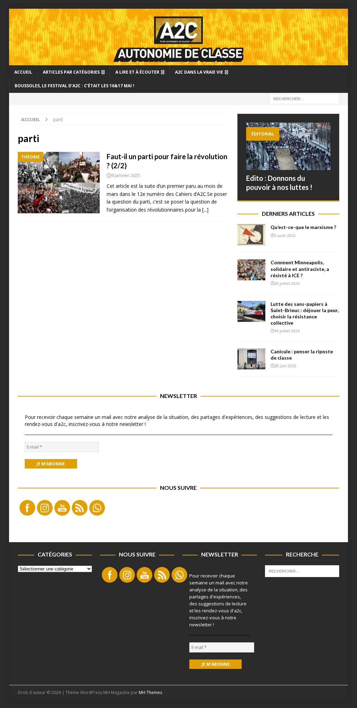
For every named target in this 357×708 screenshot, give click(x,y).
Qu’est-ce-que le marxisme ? (303, 227)
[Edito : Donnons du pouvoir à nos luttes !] (288, 146)
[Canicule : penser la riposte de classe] (251, 358)
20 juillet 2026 (286, 283)
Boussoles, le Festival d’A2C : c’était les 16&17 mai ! (74, 86)
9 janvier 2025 (125, 175)
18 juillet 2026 (286, 330)
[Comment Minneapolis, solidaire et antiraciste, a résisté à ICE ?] (251, 269)
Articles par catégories (71, 72)
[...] (205, 209)
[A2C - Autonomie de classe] (178, 61)
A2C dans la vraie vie (199, 72)
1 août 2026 (284, 235)
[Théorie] (59, 182)
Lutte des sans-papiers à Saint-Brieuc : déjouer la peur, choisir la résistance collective (305, 313)
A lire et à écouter (137, 72)
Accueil (23, 72)
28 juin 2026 (285, 365)
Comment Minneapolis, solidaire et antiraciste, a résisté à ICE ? (300, 268)
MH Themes (150, 692)
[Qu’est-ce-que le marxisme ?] (251, 234)
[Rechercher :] (304, 98)
